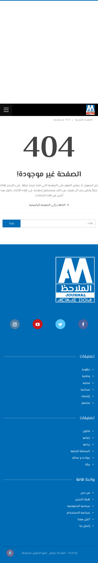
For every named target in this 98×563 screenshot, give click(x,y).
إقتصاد (85, 396)
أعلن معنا (83, 519)
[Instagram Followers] (14, 331)
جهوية (86, 369)
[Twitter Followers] (60, 331)
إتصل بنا (84, 526)
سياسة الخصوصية (78, 506)
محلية (86, 383)
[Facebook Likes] (83, 331)
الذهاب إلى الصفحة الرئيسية (47, 205)
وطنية (86, 376)
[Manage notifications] (10, 553)
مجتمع (86, 403)
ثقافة (86, 438)
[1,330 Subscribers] (37, 331)
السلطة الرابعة (80, 451)
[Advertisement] (49, 52)
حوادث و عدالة (81, 458)
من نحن (85, 493)
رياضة (86, 444)
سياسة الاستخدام (78, 513)
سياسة (85, 390)
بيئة (87, 464)
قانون (86, 431)
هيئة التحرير (82, 499)
